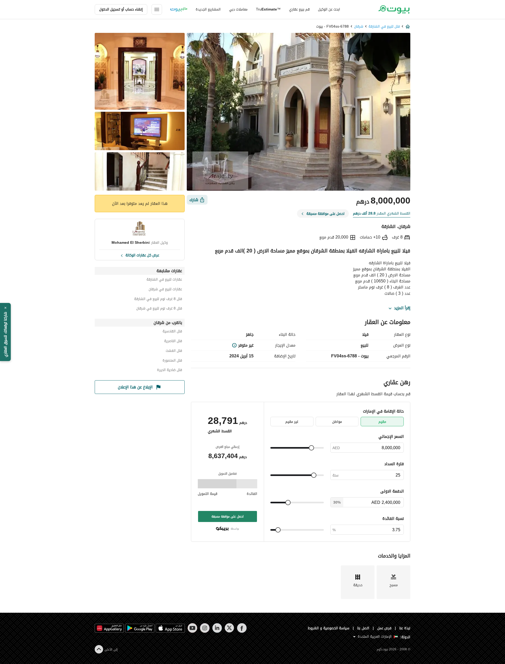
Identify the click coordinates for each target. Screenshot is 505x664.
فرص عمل (384, 628)
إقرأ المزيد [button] (402, 308)
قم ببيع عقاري (299, 9)
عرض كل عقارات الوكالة (142, 255)
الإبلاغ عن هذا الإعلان (135, 387)
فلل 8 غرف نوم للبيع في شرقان (159, 309)
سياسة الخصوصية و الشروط (329, 628)
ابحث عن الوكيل (329, 9)
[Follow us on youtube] (192, 628)
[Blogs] (178, 9)
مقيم (382, 421)
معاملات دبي (238, 9)
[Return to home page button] (393, 9)
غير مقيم (291, 421)
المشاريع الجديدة (208, 9)
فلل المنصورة (172, 361)
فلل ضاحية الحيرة (169, 370)
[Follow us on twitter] (229, 628)
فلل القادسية (172, 332)
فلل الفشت (174, 351)
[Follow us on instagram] (205, 628)
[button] (5, 332)
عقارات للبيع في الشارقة (164, 280)
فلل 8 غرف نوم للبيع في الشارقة (158, 299)
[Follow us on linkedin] (217, 628)
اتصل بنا (363, 628)
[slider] (311, 447)
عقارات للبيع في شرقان (165, 290)
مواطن (337, 421)
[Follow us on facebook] (242, 628)
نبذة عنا (404, 628)
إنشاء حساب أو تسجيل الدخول (121, 9)
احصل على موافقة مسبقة (227, 516)
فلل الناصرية (173, 341)
